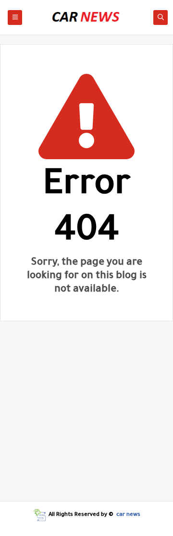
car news (128, 515)
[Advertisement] (86, 414)
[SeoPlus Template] (39, 515)
